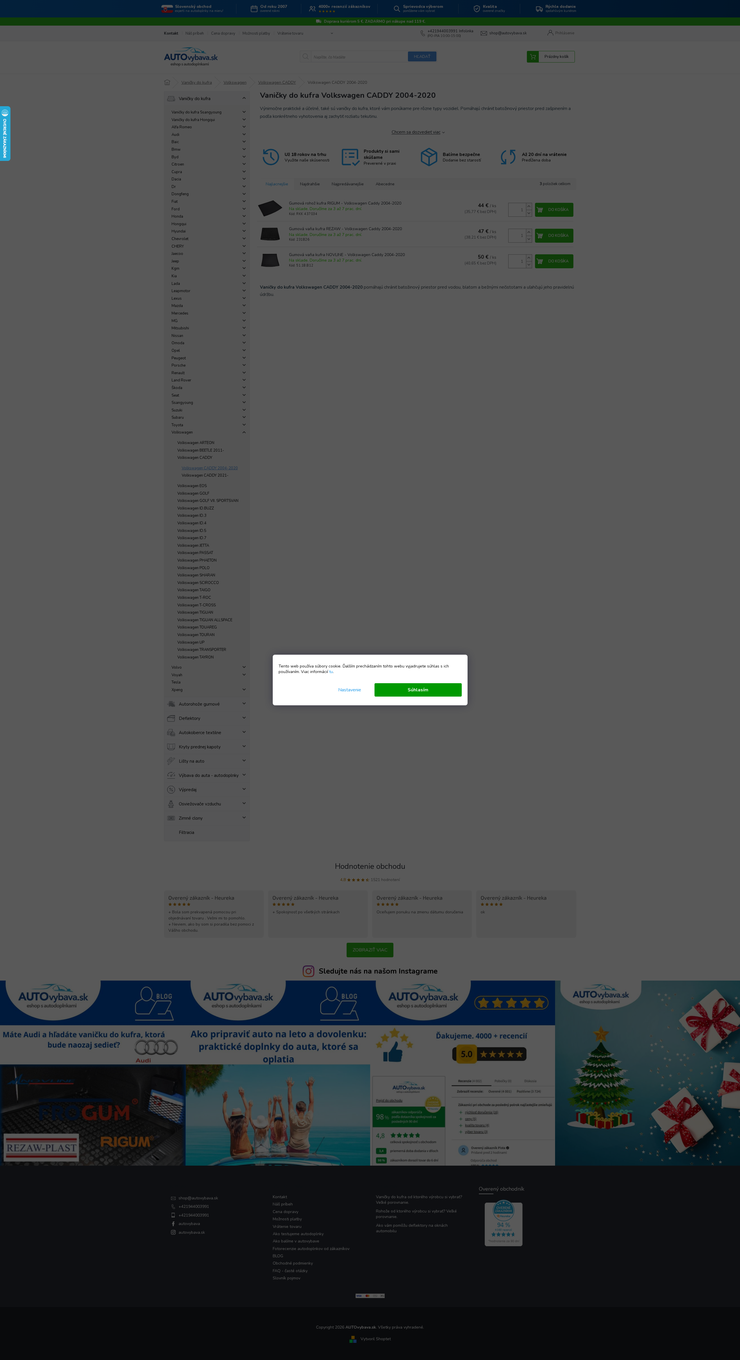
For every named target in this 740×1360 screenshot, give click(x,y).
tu (331, 671)
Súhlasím (418, 690)
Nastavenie (349, 690)
